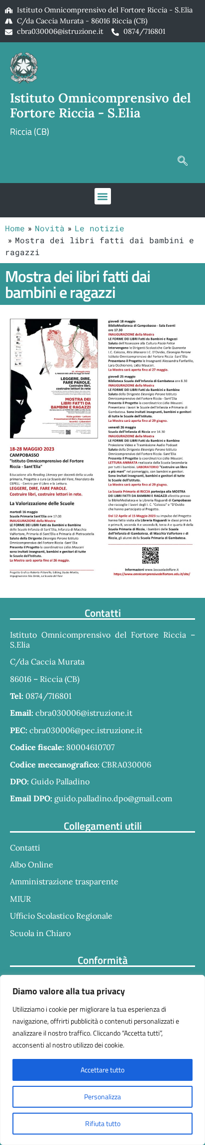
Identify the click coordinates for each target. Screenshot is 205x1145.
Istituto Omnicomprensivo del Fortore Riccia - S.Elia (100, 105)
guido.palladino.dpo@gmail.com (113, 798)
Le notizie (99, 228)
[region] (102, 1060)
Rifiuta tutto (102, 1123)
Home (15, 228)
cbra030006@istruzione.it (60, 31)
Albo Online (31, 864)
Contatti (25, 848)
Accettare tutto (102, 1069)
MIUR (20, 899)
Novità (50, 228)
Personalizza (102, 1096)
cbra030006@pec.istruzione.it (85, 730)
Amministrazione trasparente (64, 881)
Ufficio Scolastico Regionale (61, 916)
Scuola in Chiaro (40, 933)
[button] (183, 161)
